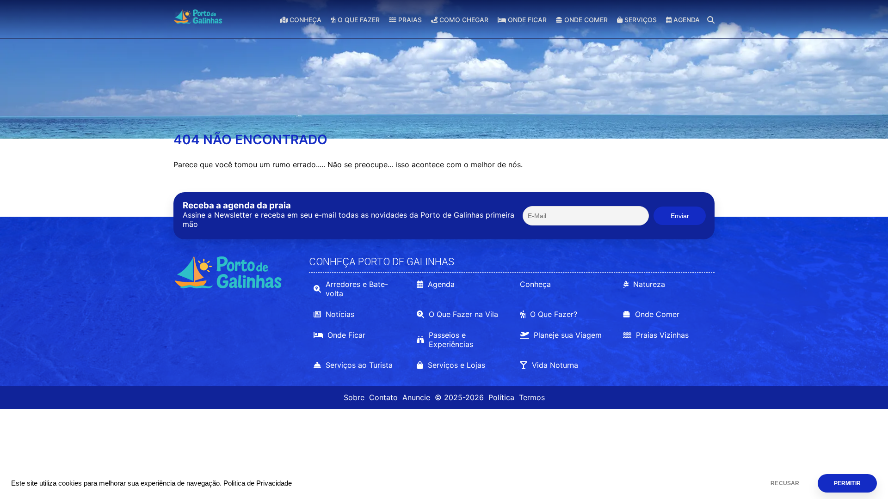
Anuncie (416, 397)
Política (501, 397)
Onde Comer (585, 20)
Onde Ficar (526, 20)
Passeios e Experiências (451, 339)
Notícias (340, 314)
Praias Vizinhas (662, 335)
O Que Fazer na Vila (463, 314)
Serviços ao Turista (359, 365)
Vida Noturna (555, 365)
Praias (409, 20)
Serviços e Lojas (456, 365)
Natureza (649, 284)
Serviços (640, 20)
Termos (532, 397)
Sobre (354, 397)
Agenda (686, 20)
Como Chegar (463, 20)
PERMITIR (847, 483)
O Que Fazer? (553, 314)
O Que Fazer (358, 20)
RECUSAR (785, 483)
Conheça (304, 20)
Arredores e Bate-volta (357, 289)
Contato (383, 397)
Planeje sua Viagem (568, 335)
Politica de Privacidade (257, 483)
